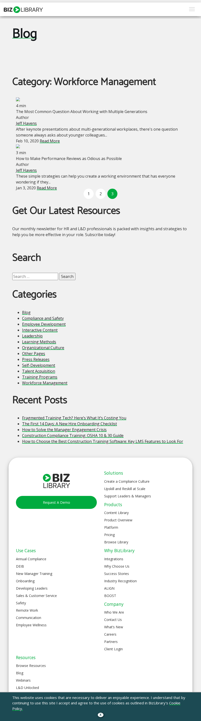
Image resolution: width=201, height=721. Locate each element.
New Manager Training (34, 573)
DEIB (20, 566)
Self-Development (38, 365)
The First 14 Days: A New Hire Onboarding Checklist (69, 423)
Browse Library (116, 542)
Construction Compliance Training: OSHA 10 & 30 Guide (73, 435)
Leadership (32, 336)
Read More (50, 141)
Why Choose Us (116, 566)
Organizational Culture (43, 347)
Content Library (116, 512)
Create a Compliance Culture (127, 481)
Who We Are (114, 612)
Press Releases (36, 359)
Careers (110, 634)
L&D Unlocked (27, 687)
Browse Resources (31, 665)
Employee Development (44, 324)
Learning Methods (39, 341)
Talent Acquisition (38, 371)
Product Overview (118, 520)
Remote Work (27, 610)
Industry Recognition (120, 581)
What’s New (113, 627)
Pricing (109, 534)
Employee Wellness (31, 625)
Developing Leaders (32, 588)
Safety (21, 603)
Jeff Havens (26, 123)
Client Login (113, 649)
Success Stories (116, 573)
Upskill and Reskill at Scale (124, 488)
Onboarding (25, 581)
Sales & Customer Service (36, 595)
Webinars (23, 680)
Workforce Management (44, 383)
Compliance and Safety (43, 318)
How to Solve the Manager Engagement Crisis (64, 429)
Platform (111, 527)
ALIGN (109, 588)
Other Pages (33, 353)
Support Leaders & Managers (127, 496)
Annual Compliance (31, 559)
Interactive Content (40, 330)
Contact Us (113, 619)
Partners (111, 641)
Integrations (113, 559)
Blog (24, 34)
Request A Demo (56, 502)
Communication (28, 617)
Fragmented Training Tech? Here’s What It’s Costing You (74, 418)
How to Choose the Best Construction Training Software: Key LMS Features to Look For (102, 441)
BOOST (110, 595)
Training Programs (39, 377)
